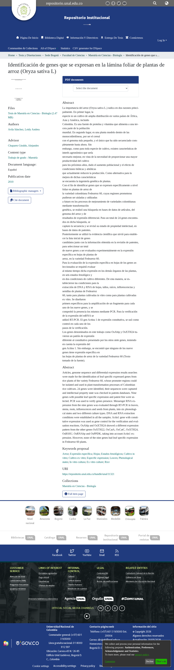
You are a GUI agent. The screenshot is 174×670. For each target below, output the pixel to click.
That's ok (161, 661)
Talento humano (75, 584)
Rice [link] (107, 462)
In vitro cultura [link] (77, 462)
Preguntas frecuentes (19, 584)
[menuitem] (49, 48)
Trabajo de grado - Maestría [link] (23, 157)
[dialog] (137, 653)
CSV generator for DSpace (87, 48)
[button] (155, 3)
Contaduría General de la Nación (140, 573)
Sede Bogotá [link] (52, 55)
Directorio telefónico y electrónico (43, 599)
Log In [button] (162, 40)
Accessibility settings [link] (64, 666)
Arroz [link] (65, 453)
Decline (149, 661)
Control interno (74, 580)
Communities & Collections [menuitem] (23, 48)
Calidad (71, 576)
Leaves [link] (113, 457)
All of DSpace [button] (48, 48)
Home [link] (11, 55)
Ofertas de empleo (47, 585)
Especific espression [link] (97, 457)
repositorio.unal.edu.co (64, 3)
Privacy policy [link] (88, 666)
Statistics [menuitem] (65, 48)
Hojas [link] (96, 453)
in (100, 608)
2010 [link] (10, 181)
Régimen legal (103, 577)
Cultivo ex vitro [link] (77, 457)
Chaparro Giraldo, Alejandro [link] (23, 145)
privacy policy (142, 654)
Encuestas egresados (48, 573)
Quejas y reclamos (18, 588)
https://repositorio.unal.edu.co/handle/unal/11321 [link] (88, 474)
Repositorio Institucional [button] (87, 17)
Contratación (102, 573)
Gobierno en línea (133, 577)
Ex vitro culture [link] (95, 462)
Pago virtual (44, 577)
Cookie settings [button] (40, 666)
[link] (79, 486)
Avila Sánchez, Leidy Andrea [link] (24, 129)
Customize (110, 661)
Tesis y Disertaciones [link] (30, 55)
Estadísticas (44, 581)
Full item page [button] (75, 493)
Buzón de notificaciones (107, 581)
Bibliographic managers (25, 190)
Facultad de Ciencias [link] (73, 55)
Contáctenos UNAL (18, 580)
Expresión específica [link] (81, 453)
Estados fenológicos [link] (112, 453)
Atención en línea (17, 576)
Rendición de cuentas (77, 588)
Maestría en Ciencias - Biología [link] (105, 55)
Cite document (21, 200)
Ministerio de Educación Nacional (140, 581)
